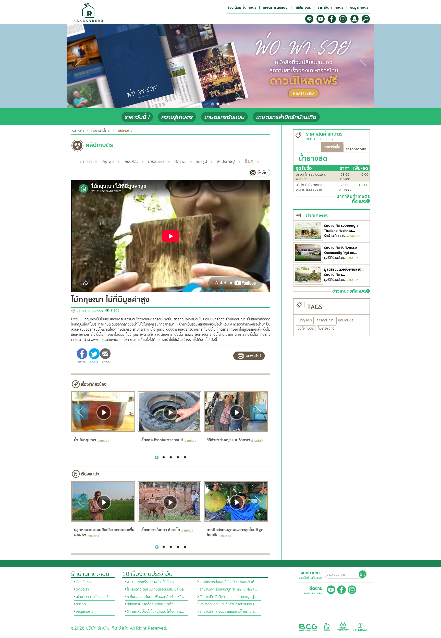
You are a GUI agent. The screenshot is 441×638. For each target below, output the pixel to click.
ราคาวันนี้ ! (137, 117)
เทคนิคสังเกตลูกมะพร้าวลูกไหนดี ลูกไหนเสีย (235, 532)
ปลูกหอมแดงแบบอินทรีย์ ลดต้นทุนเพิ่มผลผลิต (104, 532)
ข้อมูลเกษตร (84, 612)
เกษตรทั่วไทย (100, 131)
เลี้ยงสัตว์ (131, 161)
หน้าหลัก (78, 131)
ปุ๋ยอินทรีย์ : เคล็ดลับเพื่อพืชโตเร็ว (150, 604)
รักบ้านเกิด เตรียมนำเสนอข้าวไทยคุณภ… (228, 612)
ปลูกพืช (107, 161)
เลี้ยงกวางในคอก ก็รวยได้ (160, 530)
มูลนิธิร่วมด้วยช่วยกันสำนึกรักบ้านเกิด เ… (228, 604)
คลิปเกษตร (124, 131)
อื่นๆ (249, 161)
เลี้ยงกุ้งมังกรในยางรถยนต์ (161, 440)
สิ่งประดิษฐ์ (226, 161)
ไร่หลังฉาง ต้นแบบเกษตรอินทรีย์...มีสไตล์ (155, 589)
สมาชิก (81, 604)
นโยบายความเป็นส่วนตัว (92, 597)
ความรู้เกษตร (177, 117)
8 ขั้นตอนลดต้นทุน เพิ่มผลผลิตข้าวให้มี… (155, 597)
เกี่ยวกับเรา (83, 582)
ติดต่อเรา (82, 589)
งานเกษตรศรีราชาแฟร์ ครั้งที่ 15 (150, 582)
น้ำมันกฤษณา (85, 440)
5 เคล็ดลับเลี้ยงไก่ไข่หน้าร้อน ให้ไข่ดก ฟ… (155, 612)
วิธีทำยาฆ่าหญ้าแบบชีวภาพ (228, 440)
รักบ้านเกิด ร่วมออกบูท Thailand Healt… (228, 589)
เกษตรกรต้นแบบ (224, 117)
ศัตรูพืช (180, 161)
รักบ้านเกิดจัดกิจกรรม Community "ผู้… (228, 597)
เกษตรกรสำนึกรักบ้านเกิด (286, 117)
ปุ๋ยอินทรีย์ (156, 161)
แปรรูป (201, 161)
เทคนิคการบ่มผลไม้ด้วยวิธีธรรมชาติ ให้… (228, 582)
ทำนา (87, 161)
